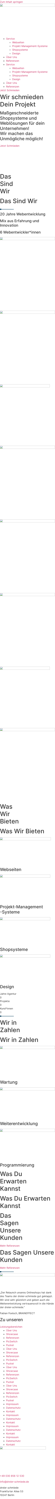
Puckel (10, 1345)
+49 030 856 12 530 (12, 1475)
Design (16, 53)
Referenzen (12, 60)
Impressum (12, 1404)
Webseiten (18, 42)
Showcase (12, 1334)
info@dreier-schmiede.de (14, 1481)
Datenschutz (13, 1407)
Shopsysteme (20, 49)
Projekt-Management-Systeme (30, 46)
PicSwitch (11, 1341)
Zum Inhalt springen (11, 1)
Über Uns (11, 57)
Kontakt (10, 1411)
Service (10, 38)
